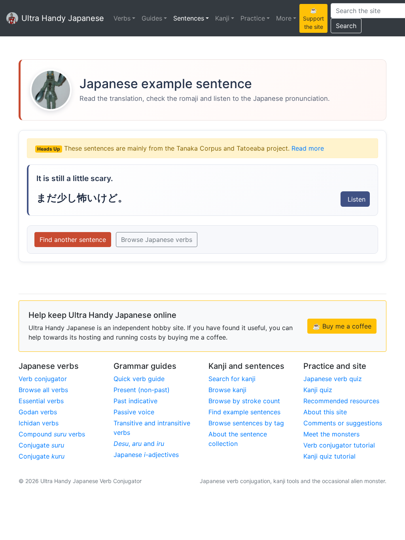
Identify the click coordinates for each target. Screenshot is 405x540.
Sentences (188, 18)
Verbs (122, 18)
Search (346, 26)
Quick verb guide (139, 379)
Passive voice (134, 412)
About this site (325, 412)
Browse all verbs (43, 390)
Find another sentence (73, 240)
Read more (307, 148)
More (283, 18)
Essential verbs (41, 401)
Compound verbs (52, 434)
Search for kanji (231, 379)
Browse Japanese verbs (156, 240)
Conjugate (41, 445)
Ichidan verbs (39, 423)
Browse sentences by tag (246, 423)
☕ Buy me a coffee (341, 326)
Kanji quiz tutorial (329, 456)
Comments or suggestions (342, 423)
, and (139, 443)
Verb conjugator (43, 379)
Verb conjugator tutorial (339, 445)
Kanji (222, 18)
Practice (252, 18)
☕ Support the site (313, 18)
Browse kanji (227, 390)
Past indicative (135, 401)
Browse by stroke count (244, 401)
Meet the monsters (331, 434)
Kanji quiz (317, 390)
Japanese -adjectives (146, 455)
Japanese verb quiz (332, 379)
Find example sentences (244, 412)
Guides (152, 18)
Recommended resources (341, 401)
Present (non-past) (142, 390)
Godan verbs (38, 412)
